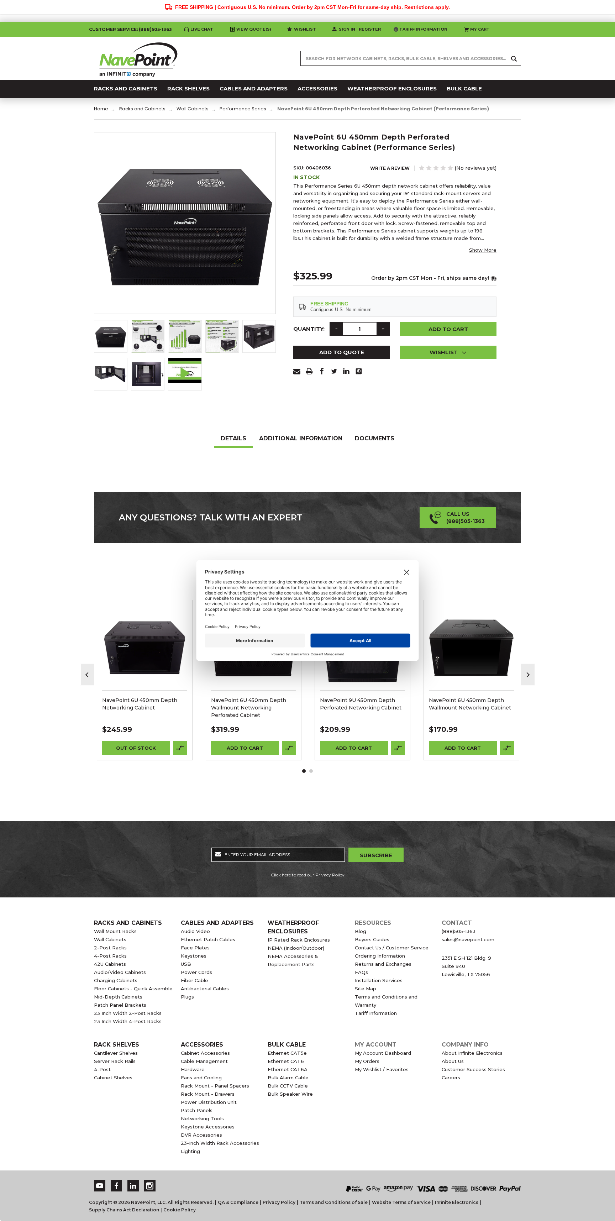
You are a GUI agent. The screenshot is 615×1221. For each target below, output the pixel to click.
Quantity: (309, 328)
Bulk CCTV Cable (288, 1086)
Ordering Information (380, 956)
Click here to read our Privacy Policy (308, 874)
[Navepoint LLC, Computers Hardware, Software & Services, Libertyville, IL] (239, 1181)
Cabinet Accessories (205, 1053)
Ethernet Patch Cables (208, 939)
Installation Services (379, 980)
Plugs (187, 997)
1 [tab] (304, 771)
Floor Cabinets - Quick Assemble (133, 988)
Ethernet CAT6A (288, 1069)
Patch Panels (196, 1110)
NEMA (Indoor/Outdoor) (296, 948)
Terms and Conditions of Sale (334, 1202)
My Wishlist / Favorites (382, 1069)
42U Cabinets (110, 964)
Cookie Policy (179, 1209)
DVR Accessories (201, 1135)
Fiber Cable (194, 980)
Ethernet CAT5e (287, 1053)
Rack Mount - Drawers (208, 1094)
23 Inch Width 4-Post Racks (128, 1021)
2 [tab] (311, 771)
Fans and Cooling (201, 1077)
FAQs (361, 972)
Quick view (145, 638)
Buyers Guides (372, 939)
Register (370, 29)
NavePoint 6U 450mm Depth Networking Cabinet (139, 704)
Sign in (347, 29)
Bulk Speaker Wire (290, 1094)
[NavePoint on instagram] (149, 1186)
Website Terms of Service (401, 1202)
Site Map (365, 988)
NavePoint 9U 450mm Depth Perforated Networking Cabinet (360, 704)
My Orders (367, 1061)
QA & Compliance (238, 1202)
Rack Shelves (116, 1044)
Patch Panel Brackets (120, 1005)
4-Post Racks (110, 956)
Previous (87, 675)
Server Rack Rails (115, 1061)
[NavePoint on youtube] (99, 1186)
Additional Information (300, 438)
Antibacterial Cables (205, 988)
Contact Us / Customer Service (392, 947)
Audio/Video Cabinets (120, 972)
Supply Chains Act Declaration (124, 1209)
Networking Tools (202, 1118)
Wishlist (305, 29)
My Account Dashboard (383, 1053)
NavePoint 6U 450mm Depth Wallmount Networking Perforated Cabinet (248, 707)
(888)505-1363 (155, 29)
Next (528, 675)
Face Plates (195, 947)
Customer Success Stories (473, 1069)
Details (233, 438)
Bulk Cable (287, 1044)
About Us (453, 1061)
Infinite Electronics (456, 1202)
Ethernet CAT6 (286, 1061)
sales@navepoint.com (468, 939)
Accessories (202, 1044)
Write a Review (390, 168)
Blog (360, 931)
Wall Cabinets (110, 939)
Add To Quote (341, 352)
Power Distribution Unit (209, 1102)
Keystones (193, 956)
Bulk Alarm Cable (288, 1077)
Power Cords (196, 972)
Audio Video (195, 931)
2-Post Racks (110, 947)
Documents (374, 438)
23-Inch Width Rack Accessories (220, 1143)
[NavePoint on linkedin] (133, 1186)
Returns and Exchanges (383, 964)
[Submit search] (514, 58)
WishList (144, 657)
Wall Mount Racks (115, 931)
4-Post (102, 1069)
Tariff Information (423, 29)
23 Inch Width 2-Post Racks (128, 1013)
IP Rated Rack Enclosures (299, 940)
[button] (448, 352)
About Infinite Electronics (472, 1053)
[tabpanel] (144, 680)
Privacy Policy (279, 1202)
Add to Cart (245, 748)
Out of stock (136, 748)
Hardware (193, 1069)
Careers (451, 1077)
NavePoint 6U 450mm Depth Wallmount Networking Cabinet (470, 704)
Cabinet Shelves (113, 1077)
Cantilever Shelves (116, 1053)
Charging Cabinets (115, 980)
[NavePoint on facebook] (116, 1186)
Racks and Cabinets (128, 922)
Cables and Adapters (217, 922)
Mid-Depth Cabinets (118, 997)
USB (186, 964)
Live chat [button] (201, 29)
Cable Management (204, 1061)
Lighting (190, 1151)
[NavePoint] (138, 58)
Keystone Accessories (208, 1127)
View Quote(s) (253, 29)
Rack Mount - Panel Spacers (215, 1086)
